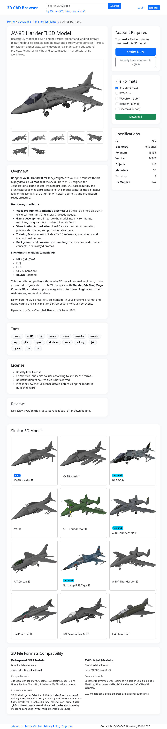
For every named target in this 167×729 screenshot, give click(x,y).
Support (67, 726)
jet (92, 342)
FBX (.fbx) (125, 93)
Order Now (135, 51)
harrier (17, 336)
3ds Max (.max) (128, 88)
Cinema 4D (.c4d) (129, 109)
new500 (59, 11)
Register (153, 7)
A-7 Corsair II (22, 581)
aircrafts (80, 336)
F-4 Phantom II (23, 634)
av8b (67, 342)
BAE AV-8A (118, 480)
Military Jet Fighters (47, 21)
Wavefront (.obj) (129, 98)
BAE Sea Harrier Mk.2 (76, 634)
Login (141, 7)
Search (114, 6)
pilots (27, 342)
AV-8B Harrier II (23, 480)
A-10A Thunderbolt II (125, 581)
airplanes (53, 342)
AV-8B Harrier (71, 476)
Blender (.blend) (129, 104)
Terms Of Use (33, 726)
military (80, 342)
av (28, 348)
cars (74, 11)
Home (11, 21)
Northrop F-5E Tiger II (76, 585)
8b (38, 348)
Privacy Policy (52, 726)
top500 (49, 11)
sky (15, 342)
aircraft (81, 11)
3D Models (24, 21)
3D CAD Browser (22, 7)
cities (67, 11)
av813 (30, 336)
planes (52, 336)
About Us (17, 726)
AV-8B (17, 529)
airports (94, 336)
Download (135, 116)
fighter (17, 348)
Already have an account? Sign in (135, 62)
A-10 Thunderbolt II (75, 529)
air (41, 336)
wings (66, 336)
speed (39, 342)
